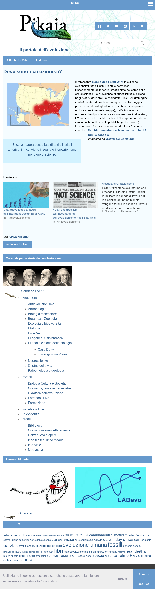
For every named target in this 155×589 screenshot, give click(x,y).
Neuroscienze (38, 360)
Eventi (27, 377)
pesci (22, 555)
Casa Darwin (47, 349)
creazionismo (19, 236)
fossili (115, 544)
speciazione (85, 556)
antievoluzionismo (51, 535)
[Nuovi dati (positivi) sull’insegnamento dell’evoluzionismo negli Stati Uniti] (75, 195)
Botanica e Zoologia (42, 318)
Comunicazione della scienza (49, 430)
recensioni (68, 555)
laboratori (48, 551)
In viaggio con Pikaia (53, 354)
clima (149, 535)
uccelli (30, 559)
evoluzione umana (85, 545)
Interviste (34, 445)
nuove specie (10, 556)
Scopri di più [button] (50, 581)
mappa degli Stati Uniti (107, 81)
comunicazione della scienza (35, 540)
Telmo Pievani (130, 555)
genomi (137, 546)
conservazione (65, 539)
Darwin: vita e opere (42, 435)
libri (58, 550)
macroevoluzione (74, 551)
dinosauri (132, 539)
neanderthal (136, 551)
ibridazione (8, 552)
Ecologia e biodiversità (44, 323)
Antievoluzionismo (17, 244)
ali (23, 535)
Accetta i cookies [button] (143, 578)
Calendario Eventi (31, 291)
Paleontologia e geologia (46, 370)
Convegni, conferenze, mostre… (51, 388)
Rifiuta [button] (122, 579)
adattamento (12, 535)
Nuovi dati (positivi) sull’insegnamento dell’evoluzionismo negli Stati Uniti (74, 213)
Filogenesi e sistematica (45, 338)
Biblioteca (35, 425)
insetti (18, 551)
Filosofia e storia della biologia (50, 343)
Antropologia (37, 309)
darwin (98, 539)
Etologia (34, 328)
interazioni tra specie (32, 552)
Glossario (25, 513)
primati (54, 555)
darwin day (112, 539)
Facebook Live (38, 398)
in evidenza (31, 414)
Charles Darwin (135, 535)
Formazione (36, 403)
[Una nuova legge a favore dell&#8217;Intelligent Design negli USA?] (26, 195)
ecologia (146, 540)
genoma (127, 546)
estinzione (10, 545)
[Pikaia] (44, 39)
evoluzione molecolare (47, 545)
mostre (121, 552)
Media (27, 419)
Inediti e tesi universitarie (46, 440)
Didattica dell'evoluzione (45, 393)
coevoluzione (10, 540)
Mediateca (35, 449)
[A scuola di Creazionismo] (126, 199)
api (62, 535)
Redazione (42, 60)
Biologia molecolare (42, 314)
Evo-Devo (35, 333)
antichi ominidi (33, 535)
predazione (42, 556)
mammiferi (90, 551)
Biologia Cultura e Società (47, 383)
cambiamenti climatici (106, 535)
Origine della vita (40, 365)
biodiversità (76, 534)
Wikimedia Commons (120, 138)
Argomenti (30, 297)
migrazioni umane (107, 551)
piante (31, 555)
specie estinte (104, 555)
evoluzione (25, 545)
